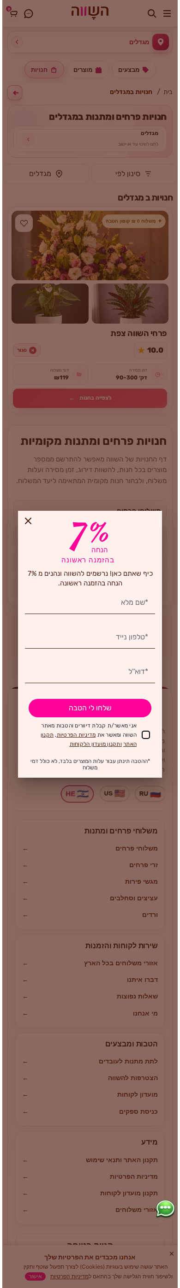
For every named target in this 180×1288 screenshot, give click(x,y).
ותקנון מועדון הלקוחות (96, 744)
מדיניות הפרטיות (76, 735)
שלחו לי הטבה (90, 707)
